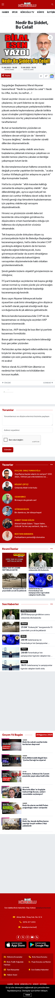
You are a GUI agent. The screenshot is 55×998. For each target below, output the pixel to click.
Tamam (27, 995)
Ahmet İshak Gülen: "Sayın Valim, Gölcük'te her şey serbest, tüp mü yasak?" (31, 525)
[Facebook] (18, 937)
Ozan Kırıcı (20, 497)
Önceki (7, 383)
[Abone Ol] (52, 76)
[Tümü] (51, 465)
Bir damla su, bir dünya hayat (28, 513)
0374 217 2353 (29, 922)
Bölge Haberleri (28, 611)
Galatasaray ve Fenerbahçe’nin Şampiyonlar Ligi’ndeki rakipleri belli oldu (34, 642)
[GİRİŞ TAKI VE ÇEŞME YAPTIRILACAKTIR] (14, 560)
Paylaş (7, 75)
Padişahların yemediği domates (30, 537)
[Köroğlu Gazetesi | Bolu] (27, 4)
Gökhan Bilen (22, 509)
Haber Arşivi (12, 975)
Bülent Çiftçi (21, 484)
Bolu (23, 636)
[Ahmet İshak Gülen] (7, 523)
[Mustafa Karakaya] (7, 536)
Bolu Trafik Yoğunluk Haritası (14, 963)
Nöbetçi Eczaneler (14, 957)
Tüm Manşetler (13, 970)
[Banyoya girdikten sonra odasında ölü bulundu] (41, 560)
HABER (5, 12)
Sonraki (47, 383)
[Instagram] (27, 937)
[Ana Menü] (3, 4)
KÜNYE (40, 12)
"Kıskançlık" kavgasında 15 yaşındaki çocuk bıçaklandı (36, 629)
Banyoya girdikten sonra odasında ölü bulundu (35, 616)
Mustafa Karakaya (24, 534)
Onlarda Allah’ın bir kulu (26, 488)
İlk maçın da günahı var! (25, 500)
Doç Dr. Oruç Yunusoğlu (27, 471)
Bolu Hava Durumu (39, 957)
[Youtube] (32, 937)
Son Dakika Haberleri (40, 970)
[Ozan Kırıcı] (7, 498)
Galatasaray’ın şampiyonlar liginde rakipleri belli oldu (36, 667)
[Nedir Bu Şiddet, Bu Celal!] (27, 49)
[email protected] (43, 908)
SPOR (15, 12)
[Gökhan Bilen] (7, 511)
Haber (24, 649)
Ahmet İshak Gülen (24, 520)
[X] (23, 937)
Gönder (8, 450)
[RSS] (37, 937)
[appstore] (15, 945)
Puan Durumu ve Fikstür (41, 962)
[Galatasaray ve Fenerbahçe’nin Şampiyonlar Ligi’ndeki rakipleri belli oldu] (41, 580)
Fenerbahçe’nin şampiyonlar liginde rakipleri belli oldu (36, 655)
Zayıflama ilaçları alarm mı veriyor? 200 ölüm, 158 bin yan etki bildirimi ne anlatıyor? (33, 475)
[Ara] (52, 4)
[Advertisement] (27, 701)
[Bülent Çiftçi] (7, 486)
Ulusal (24, 623)
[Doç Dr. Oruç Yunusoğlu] (7, 474)
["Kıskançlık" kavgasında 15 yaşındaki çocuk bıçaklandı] (14, 580)
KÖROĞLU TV (27, 12)
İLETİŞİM (43, 984)
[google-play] (39, 945)
